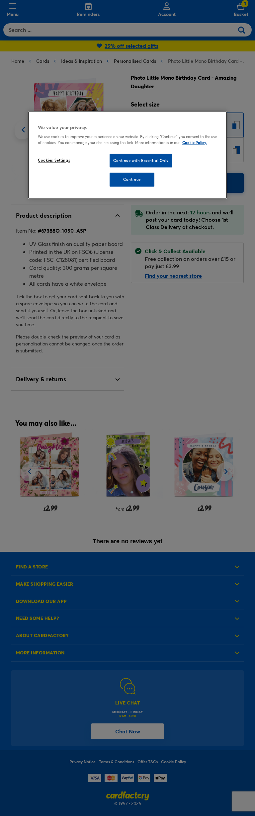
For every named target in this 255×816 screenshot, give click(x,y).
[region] (127, 155)
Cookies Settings (54, 160)
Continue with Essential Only (141, 160)
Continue (132, 179)
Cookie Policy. (194, 142)
